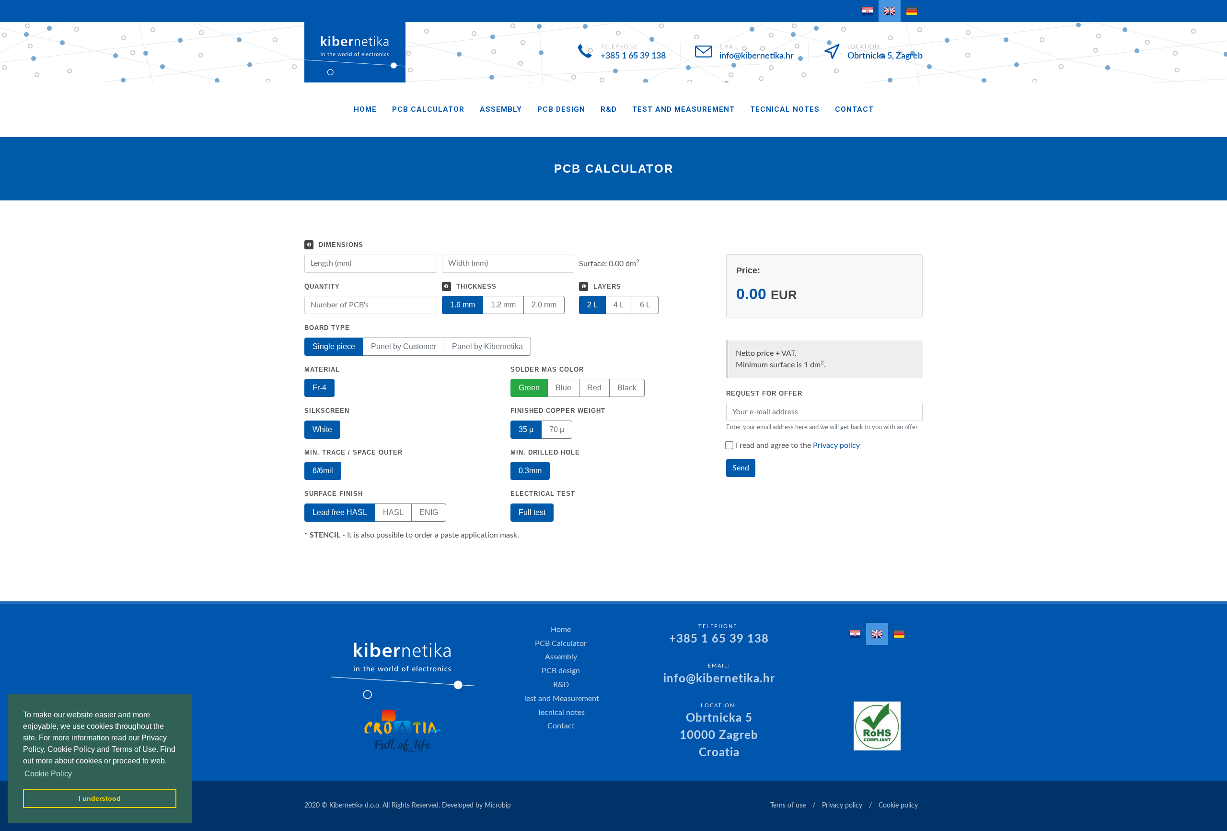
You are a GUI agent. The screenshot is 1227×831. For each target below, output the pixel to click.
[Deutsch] (912, 11)
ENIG (428, 512)
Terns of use (788, 805)
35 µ (526, 429)
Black (627, 388)
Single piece (334, 346)
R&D (609, 109)
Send (740, 468)
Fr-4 (319, 388)
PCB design (561, 109)
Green (529, 388)
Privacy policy (836, 445)
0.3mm (530, 471)
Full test (532, 512)
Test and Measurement (683, 109)
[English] (890, 11)
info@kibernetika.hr (756, 56)
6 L (645, 305)
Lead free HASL (340, 512)
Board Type (327, 327)
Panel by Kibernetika (487, 346)
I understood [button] (100, 798)
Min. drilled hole (545, 452)
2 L (592, 305)
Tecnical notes (785, 109)
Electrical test (542, 493)
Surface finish (333, 493)
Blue (563, 388)
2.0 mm (544, 305)
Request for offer (764, 393)
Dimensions (341, 244)
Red (594, 388)
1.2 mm (503, 305)
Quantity (322, 286)
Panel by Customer (403, 346)
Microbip (498, 805)
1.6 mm (462, 305)
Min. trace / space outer (353, 452)
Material (322, 369)
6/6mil (323, 471)
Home (365, 109)
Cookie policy (898, 805)
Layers (607, 286)
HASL (393, 512)
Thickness (476, 286)
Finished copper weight (557, 410)
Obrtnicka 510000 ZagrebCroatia (719, 736)
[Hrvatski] (868, 11)
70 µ (556, 429)
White (322, 429)
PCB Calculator (428, 109)
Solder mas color (547, 369)
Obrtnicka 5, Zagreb (885, 56)
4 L (619, 305)
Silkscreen (326, 410)
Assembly (501, 109)
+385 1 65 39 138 (633, 56)
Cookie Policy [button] (48, 774)
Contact (854, 109)
